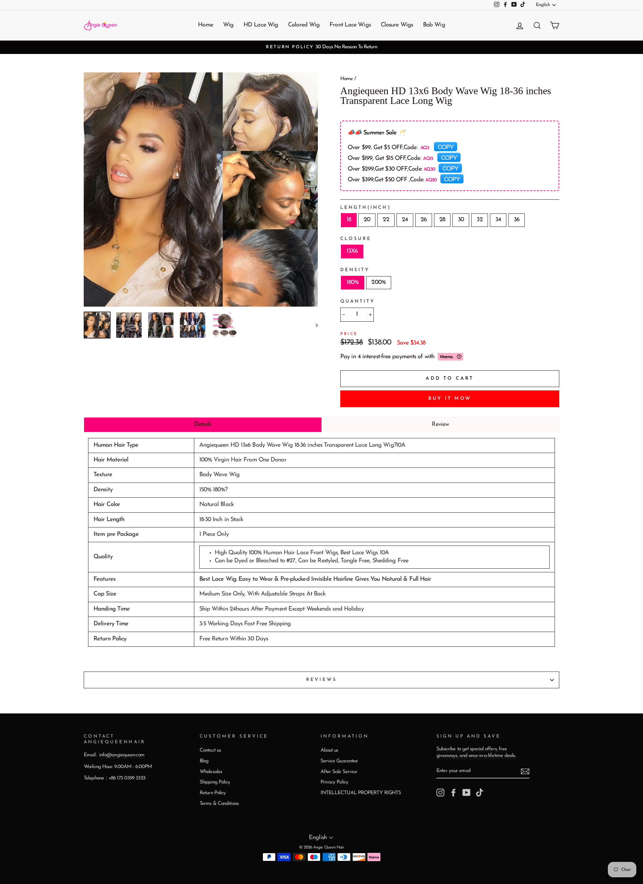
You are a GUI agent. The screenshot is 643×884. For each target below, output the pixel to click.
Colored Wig (303, 25)
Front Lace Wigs (350, 25)
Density (354, 270)
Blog (204, 761)
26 (424, 220)
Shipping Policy (215, 782)
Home (205, 25)
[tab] (203, 424)
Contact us (210, 750)
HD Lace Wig (260, 25)
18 (349, 220)
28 (442, 220)
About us (329, 750)
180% (353, 282)
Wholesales (211, 771)
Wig (228, 25)
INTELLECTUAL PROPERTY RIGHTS (360, 793)
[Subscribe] (525, 771)
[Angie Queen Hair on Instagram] (440, 792)
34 (498, 220)
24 (405, 220)
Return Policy (213, 793)
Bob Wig (434, 25)
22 (386, 220)
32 (479, 220)
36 (516, 220)
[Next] (313, 325)
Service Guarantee (339, 761)
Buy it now (449, 398)
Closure (355, 239)
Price (349, 334)
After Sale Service (338, 771)
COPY (445, 146)
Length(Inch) (365, 207)
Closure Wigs (397, 25)
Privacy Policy (334, 782)
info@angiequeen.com (121, 755)
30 (461, 220)
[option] (321, 47)
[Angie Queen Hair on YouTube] (466, 792)
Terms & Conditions (219, 803)
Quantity (357, 301)
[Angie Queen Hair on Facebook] (453, 792)
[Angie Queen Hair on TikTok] (480, 792)
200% (378, 282)
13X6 (352, 251)
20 (367, 220)
